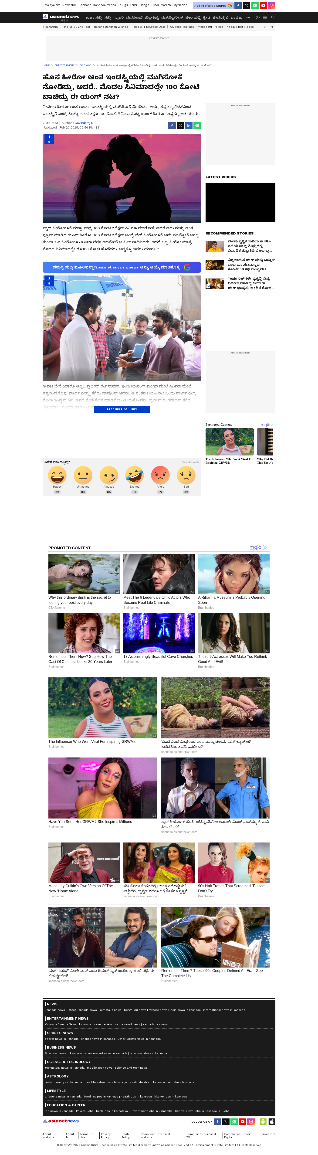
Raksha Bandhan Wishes (111, 26)
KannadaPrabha (104, 5)
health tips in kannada (136, 1096)
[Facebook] (238, 5)
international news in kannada (224, 1010)
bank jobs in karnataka (112, 1111)
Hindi (155, 5)
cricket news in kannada (98, 1038)
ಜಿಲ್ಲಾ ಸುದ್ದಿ (193, 17)
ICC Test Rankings (181, 26)
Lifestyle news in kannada (63, 1096)
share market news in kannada (105, 1053)
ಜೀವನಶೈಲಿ (220, 17)
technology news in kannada (65, 1067)
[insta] (271, 5)
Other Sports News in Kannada (139, 1038)
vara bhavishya (117, 1082)
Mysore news (158, 1010)
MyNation (180, 5)
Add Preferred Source (210, 5)
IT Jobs (224, 1111)
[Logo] (62, 17)
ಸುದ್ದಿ (107, 17)
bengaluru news (135, 1010)
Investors (268, 1134)
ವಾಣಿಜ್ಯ (236, 17)
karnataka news (110, 1010)
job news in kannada (59, 1111)
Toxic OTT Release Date (149, 26)
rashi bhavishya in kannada (63, 1082)
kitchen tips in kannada (170, 1096)
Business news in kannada (63, 1053)
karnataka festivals (180, 1082)
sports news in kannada (61, 1038)
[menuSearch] (273, 17)
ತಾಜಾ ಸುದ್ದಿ (93, 17)
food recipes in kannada (101, 1096)
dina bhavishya (95, 1082)
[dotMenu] (249, 17)
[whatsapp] (255, 5)
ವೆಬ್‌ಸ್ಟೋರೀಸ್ (172, 17)
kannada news (55, 1010)
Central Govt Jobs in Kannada (196, 1111)
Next (271, 26)
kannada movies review (95, 1024)
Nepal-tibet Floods (240, 26)
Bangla (144, 5)
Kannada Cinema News (61, 1024)
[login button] (259, 17)
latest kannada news (82, 1010)
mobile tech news (99, 1067)
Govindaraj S (84, 123)
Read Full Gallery (122, 409)
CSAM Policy (126, 1135)
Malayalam (52, 5)
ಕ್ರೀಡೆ (206, 17)
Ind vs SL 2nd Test (77, 26)
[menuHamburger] (265, 17)
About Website (48, 1135)
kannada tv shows (155, 1024)
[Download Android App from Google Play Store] (263, 1121)
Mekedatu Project (210, 26)
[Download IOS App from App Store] (271, 1121)
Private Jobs (85, 1111)
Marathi (166, 5)
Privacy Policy (106, 1135)
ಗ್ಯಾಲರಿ (118, 17)
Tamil (134, 5)
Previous (264, 26)
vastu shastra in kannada (147, 1082)
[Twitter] (246, 5)
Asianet (61, 1121)
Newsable (69, 5)
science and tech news (131, 1067)
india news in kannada (185, 1010)
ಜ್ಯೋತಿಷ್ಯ (152, 17)
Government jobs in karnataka (151, 1111)
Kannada (85, 5)
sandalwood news (127, 1024)
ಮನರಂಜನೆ (134, 17)
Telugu (123, 5)
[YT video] (263, 5)
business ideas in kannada (148, 1053)
